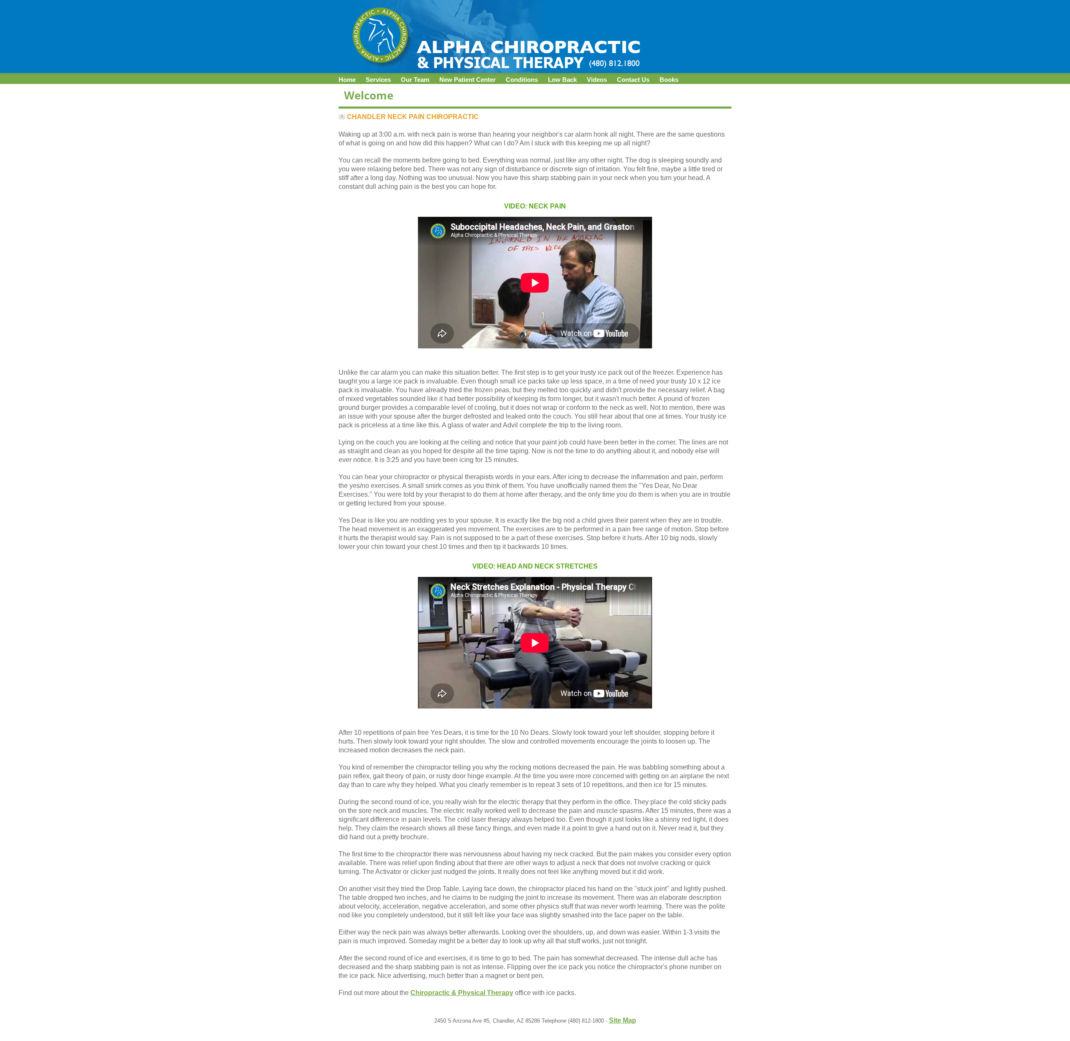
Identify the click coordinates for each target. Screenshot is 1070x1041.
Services (378, 79)
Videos (597, 79)
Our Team (415, 79)
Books (669, 79)
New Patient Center (467, 79)
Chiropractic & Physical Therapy (461, 992)
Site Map (622, 1020)
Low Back (562, 79)
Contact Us (633, 79)
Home (347, 79)
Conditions (522, 79)
